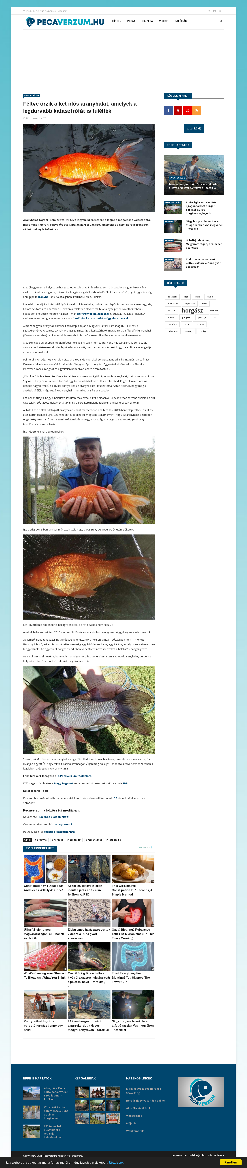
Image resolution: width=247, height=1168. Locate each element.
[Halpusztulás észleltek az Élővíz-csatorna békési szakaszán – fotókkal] (97, 1105)
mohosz (171, 317)
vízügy (202, 331)
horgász (192, 310)
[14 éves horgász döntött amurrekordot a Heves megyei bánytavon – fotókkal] (82, 1118)
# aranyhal (41, 839)
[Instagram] (214, 10)
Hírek (116, 21)
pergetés (186, 317)
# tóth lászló (113, 839)
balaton (172, 296)
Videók (163, 21)
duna (210, 296)
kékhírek (214, 310)
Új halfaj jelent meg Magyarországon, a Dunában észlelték (204, 244)
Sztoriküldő (194, 128)
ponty (202, 317)
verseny (189, 331)
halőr (204, 303)
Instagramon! (63, 824)
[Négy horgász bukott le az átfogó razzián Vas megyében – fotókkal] (113, 1105)
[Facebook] (209, 10)
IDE (125, 783)
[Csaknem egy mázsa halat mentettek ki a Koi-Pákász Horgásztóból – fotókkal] (97, 1118)
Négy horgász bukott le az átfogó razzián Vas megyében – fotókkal (204, 225)
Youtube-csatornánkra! (59, 831)
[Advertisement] (123, 57)
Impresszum (180, 1155)
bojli (186, 296)
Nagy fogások (31, 95)
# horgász (57, 839)
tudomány (173, 331)
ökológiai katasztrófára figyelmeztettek (101, 318)
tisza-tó (200, 324)
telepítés (172, 324)
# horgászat (74, 839)
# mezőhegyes (94, 839)
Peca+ (131, 21)
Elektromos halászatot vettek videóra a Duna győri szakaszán (203, 263)
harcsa (171, 310)
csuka (197, 296)
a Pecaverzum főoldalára (74, 776)
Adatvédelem (216, 1155)
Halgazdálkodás (172, 202)
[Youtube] (220, 10)
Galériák (180, 21)
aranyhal (43, 297)
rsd (214, 317)
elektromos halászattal (93, 313)
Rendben (230, 1162)
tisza (186, 324)
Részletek (116, 1162)
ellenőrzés (173, 303)
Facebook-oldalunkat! (54, 817)
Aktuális (169, 221)
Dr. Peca (147, 21)
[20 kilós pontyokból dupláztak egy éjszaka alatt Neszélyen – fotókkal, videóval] (113, 1092)
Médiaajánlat (197, 1155)
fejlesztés (190, 303)
